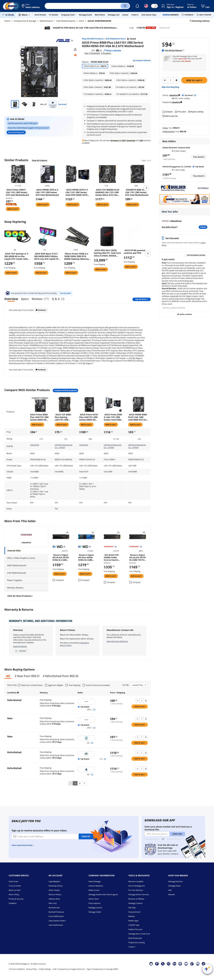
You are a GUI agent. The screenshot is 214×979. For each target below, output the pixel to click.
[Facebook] (157, 963)
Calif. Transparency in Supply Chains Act (69, 969)
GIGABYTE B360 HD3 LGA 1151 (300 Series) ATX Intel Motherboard (136, 192)
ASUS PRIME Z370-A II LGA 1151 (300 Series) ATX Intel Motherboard (47, 192)
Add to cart (193, 80)
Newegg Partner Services (138, 894)
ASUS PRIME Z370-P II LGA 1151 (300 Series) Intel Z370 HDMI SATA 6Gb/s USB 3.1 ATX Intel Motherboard (77, 192)
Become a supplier (136, 881)
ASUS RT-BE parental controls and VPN (134, 251)
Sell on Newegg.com (136, 886)
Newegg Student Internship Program (103, 894)
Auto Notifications (56, 925)
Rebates (131, 916)
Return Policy (14, 894)
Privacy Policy (31, 969)
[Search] (125, 5)
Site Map (132, 907)
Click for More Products (19, 595)
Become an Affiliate (136, 899)
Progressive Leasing (136, 942)
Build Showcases (135, 938)
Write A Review (185, 314)
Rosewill (171, 894)
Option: (95, 61)
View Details (198, 157)
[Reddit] (75, 55)
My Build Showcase (56, 912)
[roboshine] (92, 701)
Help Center (13, 881)
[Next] (84, 783)
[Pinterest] (180, 963)
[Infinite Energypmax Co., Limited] (92, 754)
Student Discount (135, 929)
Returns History (55, 894)
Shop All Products (39, 160)
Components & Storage (25, 20)
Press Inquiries (94, 903)
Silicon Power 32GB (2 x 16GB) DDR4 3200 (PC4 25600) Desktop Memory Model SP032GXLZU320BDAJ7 (76, 256)
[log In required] (67, 532)
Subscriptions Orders (57, 920)
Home (7, 20)
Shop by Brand (134, 912)
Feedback (41, 310)
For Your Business (135, 890)
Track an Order (15, 886)
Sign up (86, 836)
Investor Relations (96, 886)
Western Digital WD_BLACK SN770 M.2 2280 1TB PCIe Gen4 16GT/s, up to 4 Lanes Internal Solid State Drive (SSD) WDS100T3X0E (137, 557)
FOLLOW (203, 227)
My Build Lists (54, 907)
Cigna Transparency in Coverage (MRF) (102, 969)
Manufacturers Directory (117, 641)
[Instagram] (168, 963)
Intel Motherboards (65, 20)
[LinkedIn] (174, 963)
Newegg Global (174, 886)
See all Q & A (140, 299)
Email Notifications (56, 916)
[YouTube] (186, 963)
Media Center (94, 890)
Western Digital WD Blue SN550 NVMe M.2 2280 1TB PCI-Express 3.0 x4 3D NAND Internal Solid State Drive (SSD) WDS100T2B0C (86, 557)
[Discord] (197, 963)
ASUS (81, 20)
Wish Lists (53, 903)
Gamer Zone (94, 899)
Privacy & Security (16, 899)
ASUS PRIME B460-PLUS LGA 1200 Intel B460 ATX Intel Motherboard (138, 417)
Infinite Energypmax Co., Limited (63, 446)
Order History (54, 890)
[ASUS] (64, 40)
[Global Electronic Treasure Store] (92, 738)
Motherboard (46, 20)
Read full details (20, 646)
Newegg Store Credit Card (139, 933)
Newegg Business (175, 881)
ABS (170, 890)
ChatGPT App (133, 925)
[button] (31, 6)
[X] (162, 963)
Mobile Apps (133, 920)
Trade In (131, 947)
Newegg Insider (95, 912)
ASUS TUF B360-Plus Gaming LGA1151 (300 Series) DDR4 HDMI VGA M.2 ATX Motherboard (64, 417)
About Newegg (94, 881)
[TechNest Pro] (92, 770)
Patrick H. (166, 308)
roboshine (34, 445)
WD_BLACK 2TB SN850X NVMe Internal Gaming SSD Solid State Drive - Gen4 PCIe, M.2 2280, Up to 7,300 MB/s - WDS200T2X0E (112, 557)
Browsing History (55, 886)
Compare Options (143, 60)
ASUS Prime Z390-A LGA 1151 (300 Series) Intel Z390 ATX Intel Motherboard (113, 417)
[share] (75, 49)
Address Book (54, 899)
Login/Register (54, 881)
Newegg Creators (135, 903)
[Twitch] (192, 963)
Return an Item (15, 890)
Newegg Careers (95, 907)
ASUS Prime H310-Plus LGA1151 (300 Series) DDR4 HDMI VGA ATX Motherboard (88, 417)
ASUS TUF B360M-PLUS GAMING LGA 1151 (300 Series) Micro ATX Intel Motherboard (107, 192)
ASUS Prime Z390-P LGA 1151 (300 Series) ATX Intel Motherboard (17, 192)
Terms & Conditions (17, 969)
